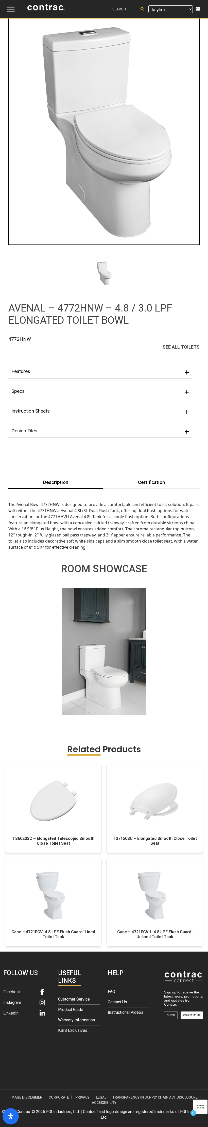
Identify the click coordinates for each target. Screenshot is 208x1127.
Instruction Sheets (30, 411)
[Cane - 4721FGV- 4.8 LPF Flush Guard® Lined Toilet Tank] (53, 894)
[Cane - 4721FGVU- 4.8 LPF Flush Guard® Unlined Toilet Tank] (154, 894)
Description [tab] (55, 482)
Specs (18, 391)
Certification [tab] (151, 482)
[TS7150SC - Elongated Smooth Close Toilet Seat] (154, 801)
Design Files (24, 431)
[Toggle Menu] (11, 9)
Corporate (59, 1097)
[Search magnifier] (142, 8)
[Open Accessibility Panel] (11, 1116)
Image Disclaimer (26, 1097)
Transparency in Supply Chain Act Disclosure (155, 1097)
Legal (101, 1097)
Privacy (82, 1097)
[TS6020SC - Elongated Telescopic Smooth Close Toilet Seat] (53, 801)
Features (20, 371)
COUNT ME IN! (192, 1015)
